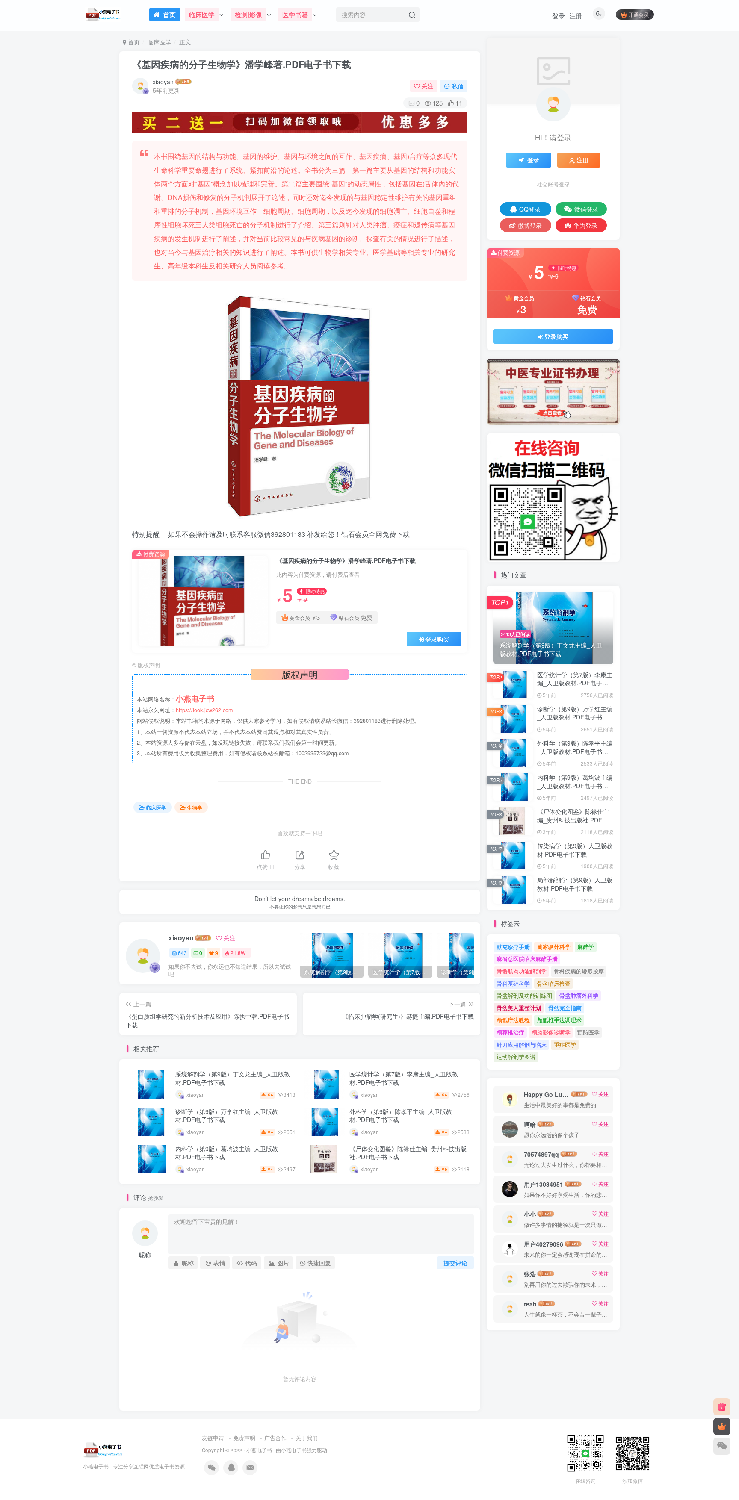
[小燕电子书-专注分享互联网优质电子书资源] (103, 1449)
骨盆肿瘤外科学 (578, 995)
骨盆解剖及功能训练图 (524, 995)
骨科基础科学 (513, 983)
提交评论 (455, 1262)
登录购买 (437, 639)
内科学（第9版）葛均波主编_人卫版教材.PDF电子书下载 (226, 1152)
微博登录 (530, 225)
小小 (530, 1214)
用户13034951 (543, 1184)
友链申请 (213, 1438)
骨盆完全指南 (565, 1008)
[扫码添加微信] (721, 1446)
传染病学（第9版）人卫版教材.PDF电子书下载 (574, 849)
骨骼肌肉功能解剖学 (522, 971)
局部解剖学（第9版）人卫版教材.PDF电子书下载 (574, 884)
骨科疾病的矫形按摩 (579, 971)
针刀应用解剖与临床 (522, 1044)
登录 (558, 15)
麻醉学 (585, 947)
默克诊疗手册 (513, 947)
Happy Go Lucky (546, 1094)
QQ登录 (530, 209)
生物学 (194, 807)
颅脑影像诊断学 (551, 1032)
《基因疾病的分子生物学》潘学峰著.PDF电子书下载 (241, 64)
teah (530, 1304)
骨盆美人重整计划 (519, 1008)
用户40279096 (543, 1244)
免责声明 (244, 1438)
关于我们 (307, 1438)
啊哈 (530, 1124)
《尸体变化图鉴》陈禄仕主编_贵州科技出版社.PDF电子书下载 (408, 1152)
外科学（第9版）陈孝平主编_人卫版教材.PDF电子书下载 (400, 1115)
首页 (133, 42)
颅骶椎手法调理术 (559, 1020)
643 (182, 952)
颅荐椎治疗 (510, 1032)
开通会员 (638, 14)
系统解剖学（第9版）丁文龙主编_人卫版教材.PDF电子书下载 (232, 1078)
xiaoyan (163, 81)
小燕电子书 (259, 1450)
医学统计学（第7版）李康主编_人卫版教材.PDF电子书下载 (403, 1078)
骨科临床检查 (554, 983)
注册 (575, 15)
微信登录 (586, 209)
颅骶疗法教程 (513, 1020)
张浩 (530, 1274)
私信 (458, 86)
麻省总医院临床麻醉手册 (527, 959)
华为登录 (585, 225)
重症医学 (565, 1044)
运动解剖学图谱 (516, 1056)
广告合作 (275, 1438)
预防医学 (588, 1032)
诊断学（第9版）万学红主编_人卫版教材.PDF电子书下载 (226, 1115)
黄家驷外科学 (554, 947)
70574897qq (541, 1154)
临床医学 (159, 42)
